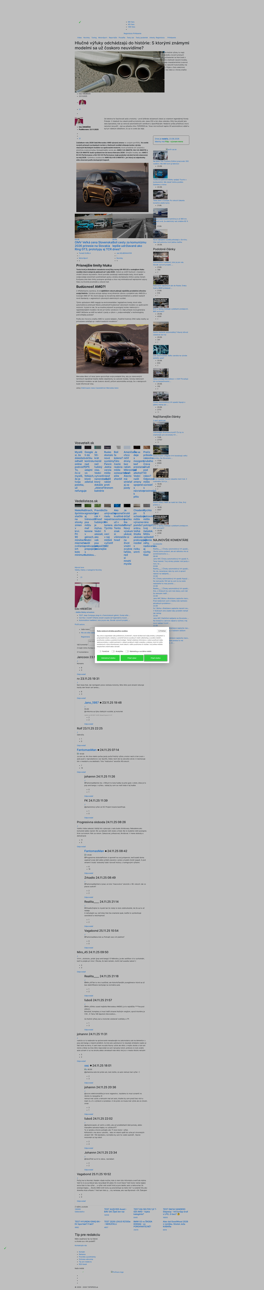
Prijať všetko (156, 658)
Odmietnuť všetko (108, 658)
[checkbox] (103, 651)
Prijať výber (132, 658)
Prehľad (163, 631)
